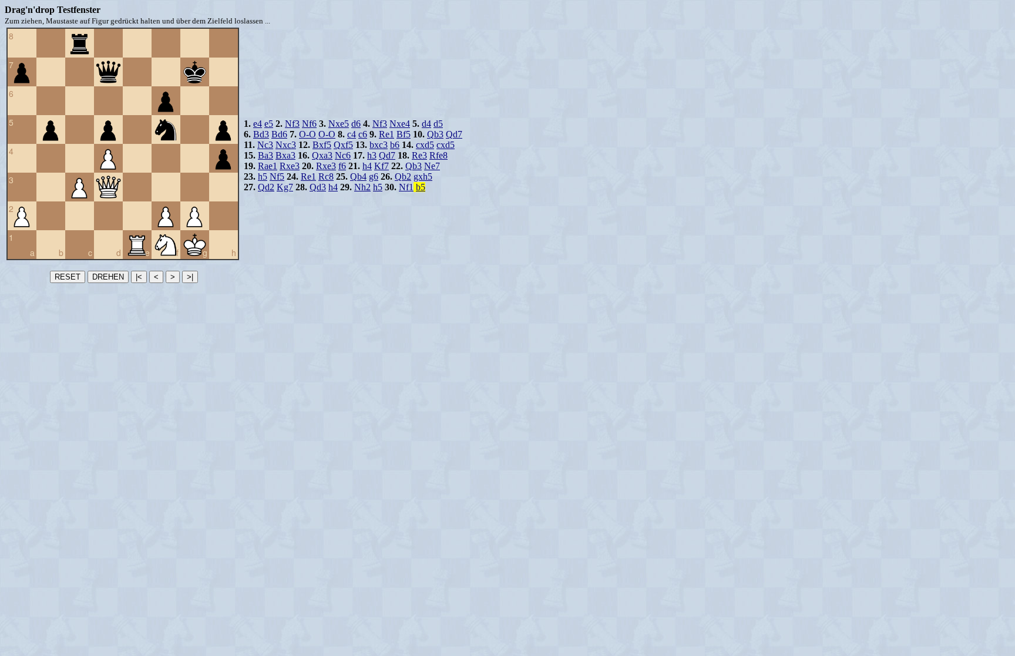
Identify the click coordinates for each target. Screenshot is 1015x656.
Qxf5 (343, 145)
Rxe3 (290, 166)
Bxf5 (321, 145)
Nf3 (292, 124)
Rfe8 (438, 155)
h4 (367, 166)
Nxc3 (285, 145)
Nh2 (362, 187)
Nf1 (406, 187)
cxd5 (425, 145)
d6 (356, 124)
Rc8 (326, 176)
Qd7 (454, 134)
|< (139, 277)
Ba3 (265, 155)
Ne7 (432, 166)
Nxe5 (338, 124)
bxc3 (378, 145)
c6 (362, 134)
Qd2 (266, 187)
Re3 (419, 155)
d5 (438, 124)
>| (190, 277)
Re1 (386, 134)
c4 (351, 134)
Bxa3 (285, 155)
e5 (268, 124)
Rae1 (267, 166)
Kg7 (285, 187)
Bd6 (279, 134)
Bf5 (403, 134)
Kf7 (381, 166)
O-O (307, 134)
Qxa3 (322, 155)
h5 (262, 176)
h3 (372, 155)
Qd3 (318, 187)
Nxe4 (399, 124)
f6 (342, 166)
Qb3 (435, 134)
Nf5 (277, 176)
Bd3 (261, 134)
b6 (394, 145)
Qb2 (403, 176)
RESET (67, 277)
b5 (420, 187)
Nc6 (343, 155)
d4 (426, 124)
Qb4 (358, 176)
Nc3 (265, 145)
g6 (373, 176)
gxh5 (423, 176)
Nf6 (309, 124)
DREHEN (108, 277)
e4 (257, 124)
